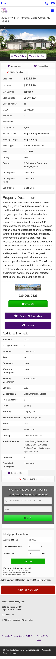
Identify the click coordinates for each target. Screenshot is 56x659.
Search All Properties (30, 316)
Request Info (42, 66)
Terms (5, 653)
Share (30, 325)
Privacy (13, 653)
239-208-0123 (28, 295)
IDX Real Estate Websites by (14, 650)
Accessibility (47, 650)
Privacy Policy (27, 620)
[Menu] (52, 10)
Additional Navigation (28, 589)
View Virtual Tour (37, 56)
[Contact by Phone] (46, 2)
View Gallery (20, 56)
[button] (3, 43)
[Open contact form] (53, 2)
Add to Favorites (16, 72)
